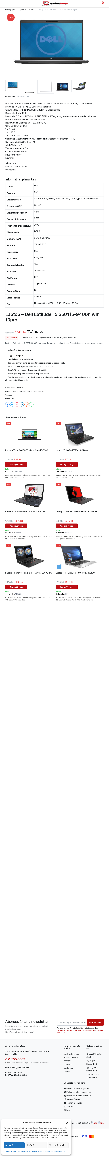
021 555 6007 (15, 1059)
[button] (67, 1122)
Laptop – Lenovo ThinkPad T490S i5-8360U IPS (28, 573)
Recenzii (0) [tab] (23, 96)
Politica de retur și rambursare (78, 1092)
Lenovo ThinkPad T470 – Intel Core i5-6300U (27, 450)
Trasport (70, 1106)
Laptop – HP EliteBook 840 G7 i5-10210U (75, 573)
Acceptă (9, 1145)
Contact (67, 1071)
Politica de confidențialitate (84, 1030)
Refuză (30, 1145)
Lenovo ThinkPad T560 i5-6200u (72, 450)
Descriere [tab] (10, 96)
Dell (12, 399)
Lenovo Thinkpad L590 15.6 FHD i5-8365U (25, 511)
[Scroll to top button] (104, 1144)
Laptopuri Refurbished (35, 391)
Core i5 (32, 10)
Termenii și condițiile (65, 1030)
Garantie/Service (73, 1099)
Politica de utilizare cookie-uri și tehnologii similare (24, 1151)
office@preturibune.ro (20, 1067)
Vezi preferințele (57, 1145)
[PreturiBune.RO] (54, 3)
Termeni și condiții (74, 1103)
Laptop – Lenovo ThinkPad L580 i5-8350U (76, 511)
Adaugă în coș (16, 464)
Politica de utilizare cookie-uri (78, 1096)
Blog (68, 1110)
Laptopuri (22, 10)
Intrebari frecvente (71, 1054)
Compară (68, 1064)
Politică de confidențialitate (55, 1151)
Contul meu (68, 1068)
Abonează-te (95, 1022)
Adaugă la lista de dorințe (19, 350)
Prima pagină (10, 10)
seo (10, 395)
